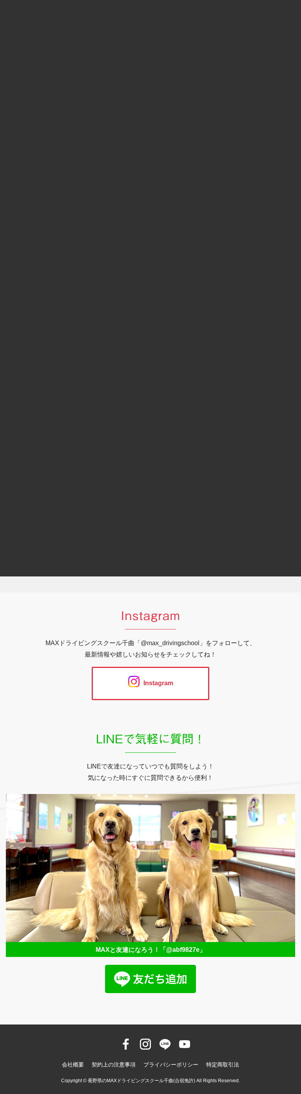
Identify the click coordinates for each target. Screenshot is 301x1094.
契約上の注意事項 (114, 1064)
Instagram (158, 683)
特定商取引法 (222, 1064)
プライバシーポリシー (170, 1064)
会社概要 (73, 1064)
